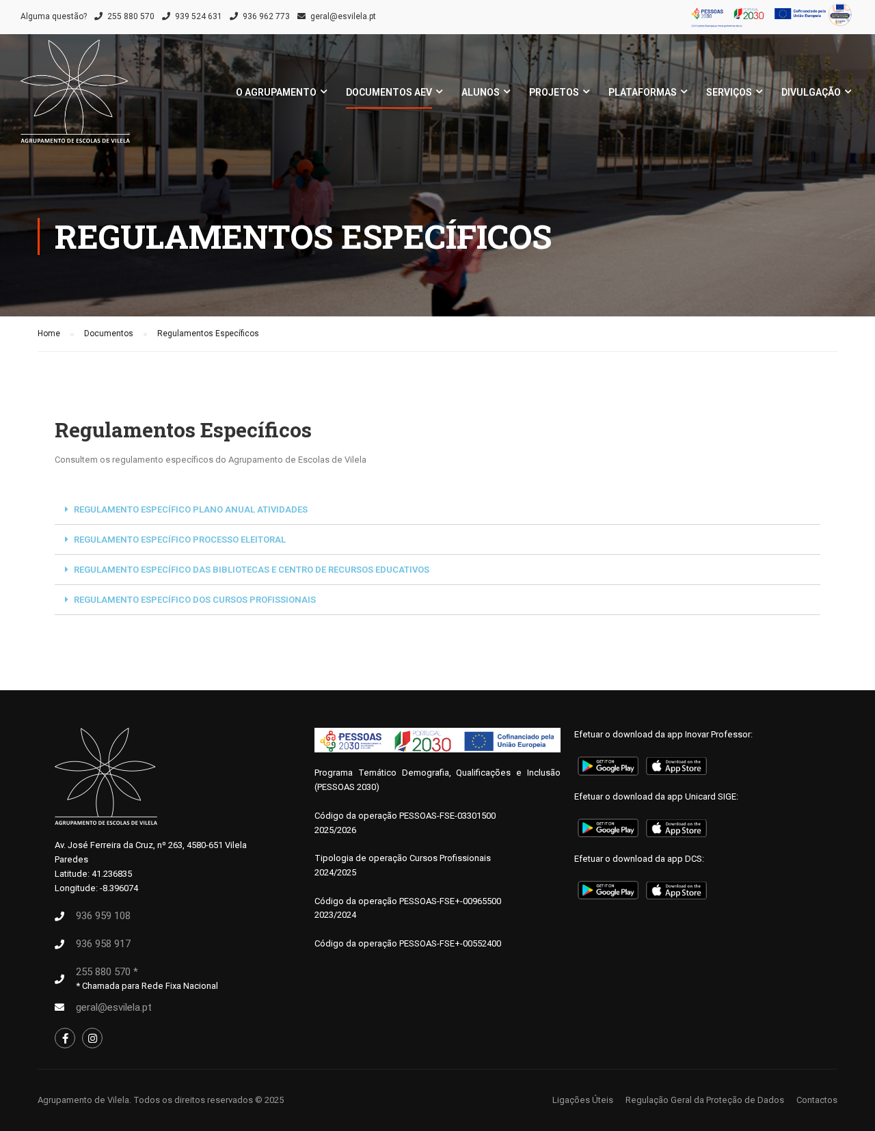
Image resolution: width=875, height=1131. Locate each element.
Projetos (554, 92)
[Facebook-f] (65, 1038)
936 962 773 (266, 16)
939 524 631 (198, 16)
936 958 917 (103, 944)
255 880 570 (130, 16)
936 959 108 (103, 916)
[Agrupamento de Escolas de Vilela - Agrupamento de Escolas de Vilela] (75, 98)
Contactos (816, 1100)
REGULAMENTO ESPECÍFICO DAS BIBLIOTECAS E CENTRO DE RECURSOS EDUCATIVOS (251, 569)
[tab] (437, 510)
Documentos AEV (389, 92)
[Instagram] (92, 1038)
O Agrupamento (276, 92)
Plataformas (642, 92)
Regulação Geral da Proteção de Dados (704, 1100)
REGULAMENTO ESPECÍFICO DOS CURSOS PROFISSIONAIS (195, 600)
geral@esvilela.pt (343, 16)
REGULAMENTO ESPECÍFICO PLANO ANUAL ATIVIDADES (191, 509)
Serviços (729, 92)
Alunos (480, 92)
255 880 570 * (107, 972)
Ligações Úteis (582, 1100)
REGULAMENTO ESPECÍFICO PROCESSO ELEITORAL (180, 539)
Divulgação (811, 92)
